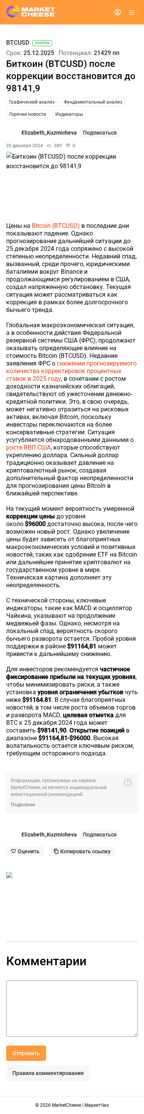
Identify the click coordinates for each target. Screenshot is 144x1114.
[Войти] (117, 12)
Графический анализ (32, 102)
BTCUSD (17, 43)
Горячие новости (27, 114)
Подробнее (23, 804)
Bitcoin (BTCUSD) (56, 225)
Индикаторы (69, 114)
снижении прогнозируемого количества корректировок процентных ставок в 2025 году (71, 371)
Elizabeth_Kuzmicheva (49, 133)
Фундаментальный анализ (93, 102)
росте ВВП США (28, 447)
